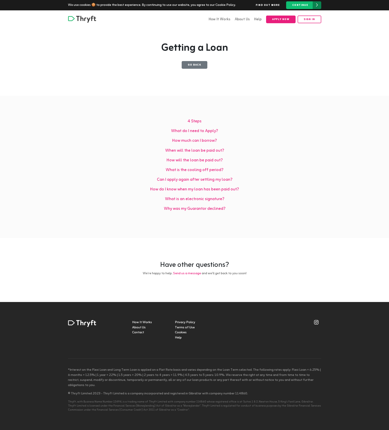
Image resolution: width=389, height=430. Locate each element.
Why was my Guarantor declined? (194, 208)
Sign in (309, 19)
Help (258, 19)
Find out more (268, 5)
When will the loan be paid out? (194, 150)
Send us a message (187, 273)
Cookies (181, 332)
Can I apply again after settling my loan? (194, 179)
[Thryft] (82, 19)
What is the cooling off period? (194, 170)
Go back (194, 65)
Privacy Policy (185, 322)
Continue (300, 5)
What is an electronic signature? (194, 199)
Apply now (280, 19)
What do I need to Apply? (194, 131)
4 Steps (194, 121)
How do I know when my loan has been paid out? (194, 189)
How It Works (219, 19)
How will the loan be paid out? (195, 160)
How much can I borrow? (194, 140)
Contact (138, 332)
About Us (242, 19)
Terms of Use (185, 327)
